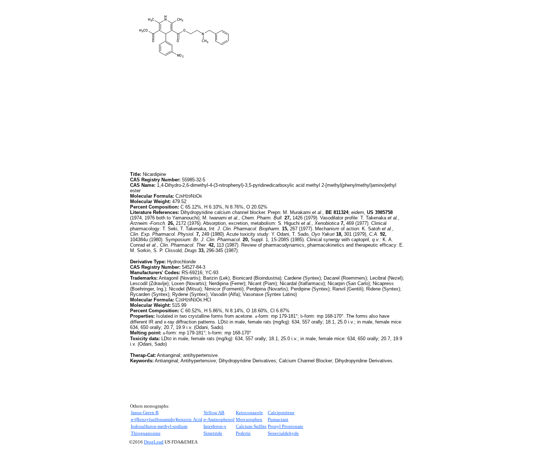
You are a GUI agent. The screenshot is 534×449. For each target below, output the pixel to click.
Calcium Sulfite (251, 426)
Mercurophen (249, 419)
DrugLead (153, 442)
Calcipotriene (281, 412)
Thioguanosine (146, 433)
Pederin (243, 433)
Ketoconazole (249, 412)
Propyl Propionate (285, 426)
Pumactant (278, 419)
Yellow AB (213, 412)
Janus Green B (145, 412)
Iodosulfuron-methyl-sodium (159, 426)
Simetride (212, 433)
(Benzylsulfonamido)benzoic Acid (166, 419)
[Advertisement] (191, 119)
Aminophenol (219, 419)
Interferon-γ (214, 426)
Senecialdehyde (283, 433)
